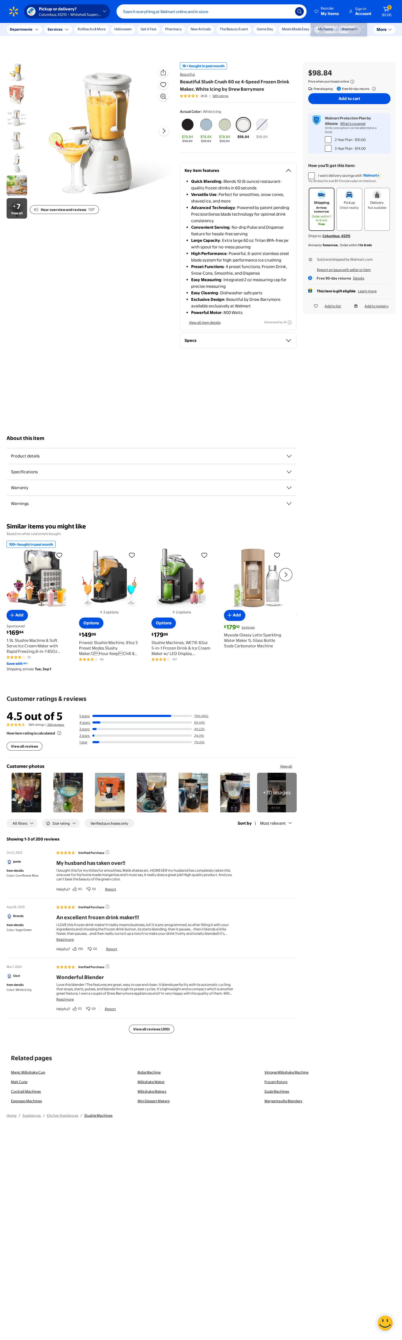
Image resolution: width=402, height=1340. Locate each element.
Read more (65, 939)
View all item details (205, 322)
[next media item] (164, 131)
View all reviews (24, 746)
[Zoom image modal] (163, 96)
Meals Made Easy (295, 29)
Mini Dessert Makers (154, 1101)
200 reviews (55, 725)
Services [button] (55, 29)
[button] (327, 11)
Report (110, 889)
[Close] (101, 29)
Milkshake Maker (151, 1082)
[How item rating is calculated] (59, 733)
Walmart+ (350, 29)
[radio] (187, 130)
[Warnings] (289, 503)
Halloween (123, 29)
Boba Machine (149, 1072)
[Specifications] (289, 472)
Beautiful (187, 74)
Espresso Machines (26, 1101)
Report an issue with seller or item (344, 270)
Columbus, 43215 (336, 236)
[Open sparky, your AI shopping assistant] (385, 1323)
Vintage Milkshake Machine (286, 1072)
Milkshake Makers (152, 1091)
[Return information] (372, 89)
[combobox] (211, 11)
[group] (204, 96)
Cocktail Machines (26, 1091)
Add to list (333, 306)
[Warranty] (289, 487)
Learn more (367, 291)
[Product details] (289, 456)
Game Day (265, 29)
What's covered (352, 123)
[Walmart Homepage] (14, 11)
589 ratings (220, 96)
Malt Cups (19, 1082)
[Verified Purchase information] (107, 852)
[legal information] (352, 82)
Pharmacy (173, 29)
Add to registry (377, 306)
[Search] (299, 11)
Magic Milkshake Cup (28, 1072)
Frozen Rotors (275, 1082)
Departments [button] (21, 29)
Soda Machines (276, 1091)
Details (358, 278)
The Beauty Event (234, 29)
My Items (325, 29)
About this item (25, 438)
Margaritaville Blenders (283, 1101)
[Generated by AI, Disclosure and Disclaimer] (289, 322)
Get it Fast (148, 29)
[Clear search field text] (286, 11)
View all (286, 766)
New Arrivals (201, 29)
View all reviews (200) (151, 1029)
